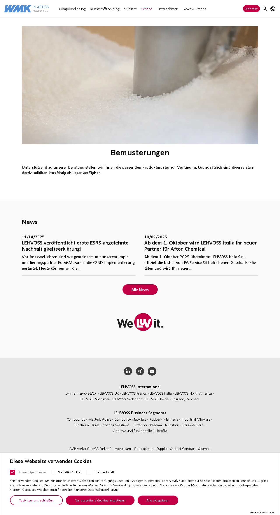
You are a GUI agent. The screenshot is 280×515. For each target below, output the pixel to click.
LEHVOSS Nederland (127, 399)
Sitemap (204, 448)
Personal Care (193, 425)
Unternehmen (167, 9)
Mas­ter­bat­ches (100, 419)
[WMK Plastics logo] (26, 8)
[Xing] (140, 371)
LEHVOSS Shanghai (94, 399)
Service (146, 9)
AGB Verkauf (80, 448)
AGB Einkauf (102, 448)
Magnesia (171, 419)
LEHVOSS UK (109, 393)
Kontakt (251, 9)
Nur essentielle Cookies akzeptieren (100, 500)
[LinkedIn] (128, 371)
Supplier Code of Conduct (176, 448)
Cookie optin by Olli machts (262, 512)
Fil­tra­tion (140, 425)
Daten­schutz (144, 448)
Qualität (130, 9)
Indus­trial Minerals (196, 419)
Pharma (156, 425)
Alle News (140, 289)
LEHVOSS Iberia (157, 399)
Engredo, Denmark (186, 399)
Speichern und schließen (36, 500)
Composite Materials (130, 419)
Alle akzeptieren (158, 500)
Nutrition (172, 425)
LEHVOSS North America (193, 393)
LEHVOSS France (134, 393)
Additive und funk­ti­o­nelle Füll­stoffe (140, 430)
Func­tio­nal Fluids (87, 425)
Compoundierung (72, 9)
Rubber (155, 419)
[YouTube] (152, 371)
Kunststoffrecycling (104, 9)
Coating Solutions (116, 425)
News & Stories (194, 9)
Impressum (123, 448)
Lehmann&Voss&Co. (81, 393)
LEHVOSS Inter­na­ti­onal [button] (140, 386)
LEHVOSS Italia (161, 393)
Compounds (76, 419)
